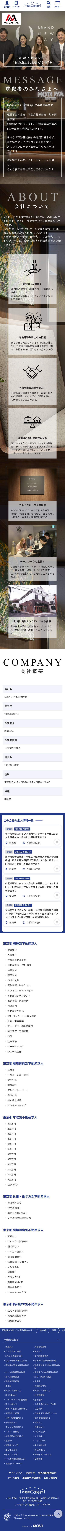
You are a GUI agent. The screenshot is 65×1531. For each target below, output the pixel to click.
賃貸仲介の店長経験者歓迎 (46, 1372)
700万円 (12, 1169)
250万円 (12, 1128)
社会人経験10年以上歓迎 (16, 1360)
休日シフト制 (11, 1454)
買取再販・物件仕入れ (19, 985)
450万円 (12, 1149)
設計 (10, 1036)
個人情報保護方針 (47, 1473)
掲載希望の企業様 (31, 1478)
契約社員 (12, 1079)
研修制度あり (14, 1320)
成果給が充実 (40, 1385)
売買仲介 (12, 954)
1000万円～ (14, 1184)
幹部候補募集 (40, 1346)
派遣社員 (12, 1095)
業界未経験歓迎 (12, 1376)
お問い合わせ (50, 1478)
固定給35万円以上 (42, 1390)
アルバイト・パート (18, 1090)
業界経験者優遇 (41, 1355)
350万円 (12, 1138)
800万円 (12, 1174)
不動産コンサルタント (19, 995)
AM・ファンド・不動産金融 (22, 1015)
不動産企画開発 (16, 1010)
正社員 (11, 1069)
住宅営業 (12, 970)
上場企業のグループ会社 (45, 1404)
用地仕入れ (13, 980)
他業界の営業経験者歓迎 (45, 1360)
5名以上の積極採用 (13, 1355)
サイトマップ (15, 1473)
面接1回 (37, 1351)
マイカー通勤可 (16, 1251)
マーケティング (16, 1046)
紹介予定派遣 (14, 1100)
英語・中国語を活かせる (16, 1408)
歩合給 (37, 1381)
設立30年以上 (11, 1404)
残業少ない (13, 1246)
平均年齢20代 (15, 1287)
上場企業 (38, 1399)
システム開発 (14, 1051)
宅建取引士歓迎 (12, 1413)
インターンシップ (17, 1105)
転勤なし (12, 1236)
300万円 (12, 1133)
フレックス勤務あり (18, 1241)
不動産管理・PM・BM (19, 965)
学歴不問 (38, 1408)
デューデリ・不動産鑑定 (20, 1026)
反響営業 (38, 1459)
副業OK (11, 1271)
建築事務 (12, 1041)
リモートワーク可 (17, 1292)
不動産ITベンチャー (14, 1463)
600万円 (12, 1164)
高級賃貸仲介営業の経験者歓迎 (47, 1366)
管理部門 (12, 1005)
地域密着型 (39, 1395)
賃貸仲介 (12, 949)
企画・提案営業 (16, 1020)
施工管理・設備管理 (18, 1031)
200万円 (12, 1123)
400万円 (12, 1144)
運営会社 (30, 1473)
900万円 (12, 1179)
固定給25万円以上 (13, 1390)
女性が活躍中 (14, 1256)
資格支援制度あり (17, 1315)
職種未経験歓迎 (12, 1381)
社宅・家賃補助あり (18, 1310)
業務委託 (12, 1085)
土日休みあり (14, 1202)
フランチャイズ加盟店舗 (16, 1399)
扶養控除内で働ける (18, 1261)
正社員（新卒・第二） (19, 1074)
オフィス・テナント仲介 (20, 990)
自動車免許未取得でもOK (45, 1413)
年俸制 (8, 1385)
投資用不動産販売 (17, 959)
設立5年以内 (10, 1395)
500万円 (12, 1154)
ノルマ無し (13, 1266)
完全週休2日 (14, 1207)
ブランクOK (14, 1277)
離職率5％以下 (15, 1282)
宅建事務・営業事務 (18, 1000)
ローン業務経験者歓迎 (15, 1372)
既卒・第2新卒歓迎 (42, 1376)
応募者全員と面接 (13, 1351)
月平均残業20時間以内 (19, 1218)
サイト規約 (13, 1478)
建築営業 (12, 975)
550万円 (12, 1159)
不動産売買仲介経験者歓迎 (17, 1365)
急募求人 (9, 1346)
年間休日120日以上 (18, 1213)
